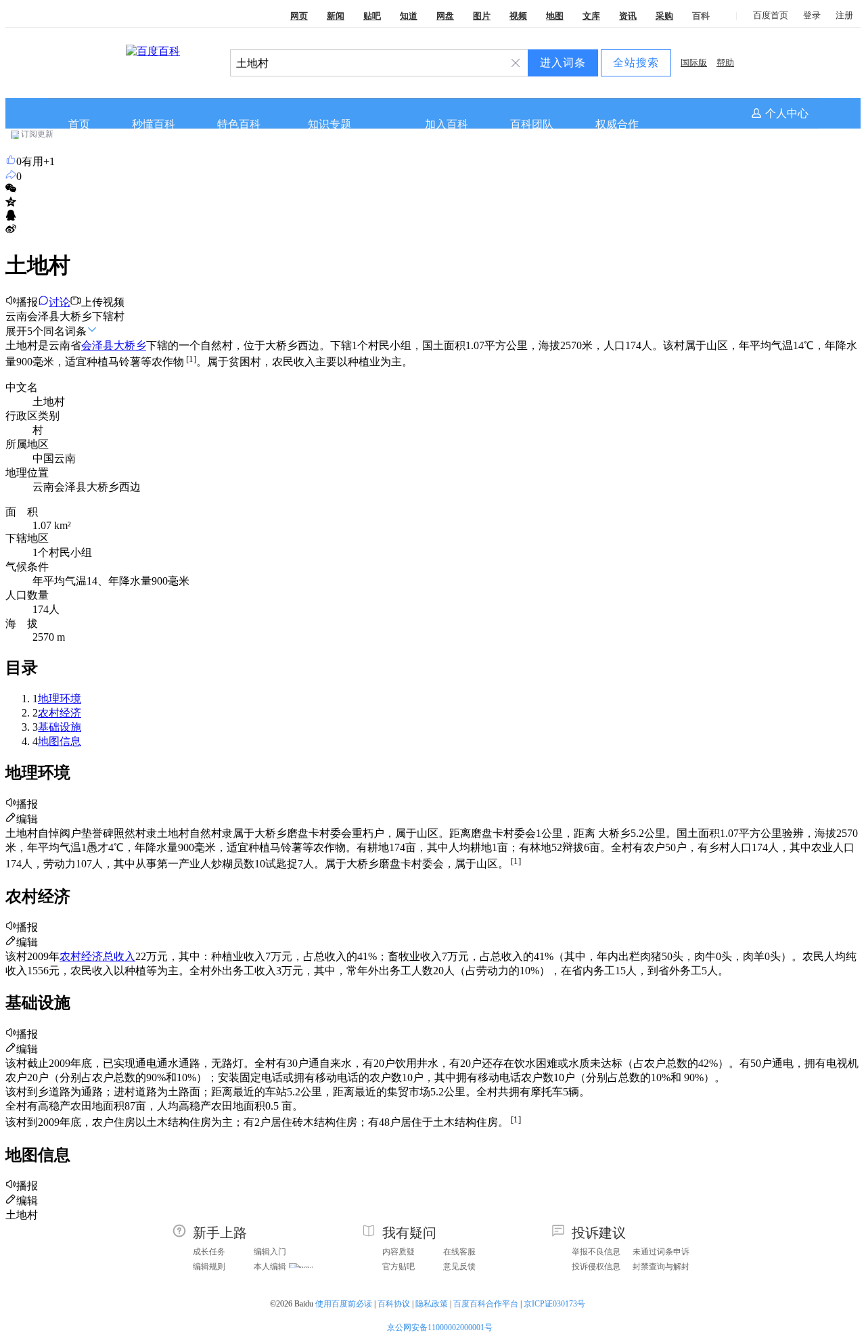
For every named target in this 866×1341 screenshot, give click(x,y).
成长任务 (209, 1251)
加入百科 (446, 124)
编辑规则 (209, 1266)
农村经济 (59, 713)
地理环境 (59, 698)
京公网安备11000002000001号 (440, 1327)
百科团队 (531, 124)
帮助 (725, 63)
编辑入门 (270, 1251)
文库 (591, 16)
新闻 (335, 16)
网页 (299, 16)
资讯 (628, 16)
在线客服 (459, 1251)
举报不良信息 (596, 1251)
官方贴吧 (398, 1266)
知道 (408, 16)
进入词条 (563, 62)
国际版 (694, 63)
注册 (844, 15)
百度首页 (770, 15)
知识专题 (329, 124)
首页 (79, 124)
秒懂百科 (153, 124)
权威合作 (617, 124)
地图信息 (59, 741)
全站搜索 (636, 62)
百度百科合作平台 (485, 1304)
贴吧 (372, 16)
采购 (664, 16)
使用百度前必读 (343, 1304)
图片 (482, 16)
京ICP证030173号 (555, 1304)
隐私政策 (431, 1304)
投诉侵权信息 (596, 1266)
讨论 (59, 302)
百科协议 (394, 1304)
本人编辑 (270, 1266)
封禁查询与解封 (661, 1266)
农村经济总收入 (97, 956)
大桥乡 (130, 345)
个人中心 (786, 113)
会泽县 (97, 345)
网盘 (445, 16)
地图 (555, 16)
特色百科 (238, 124)
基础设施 (59, 727)
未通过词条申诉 (661, 1251)
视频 (518, 16)
